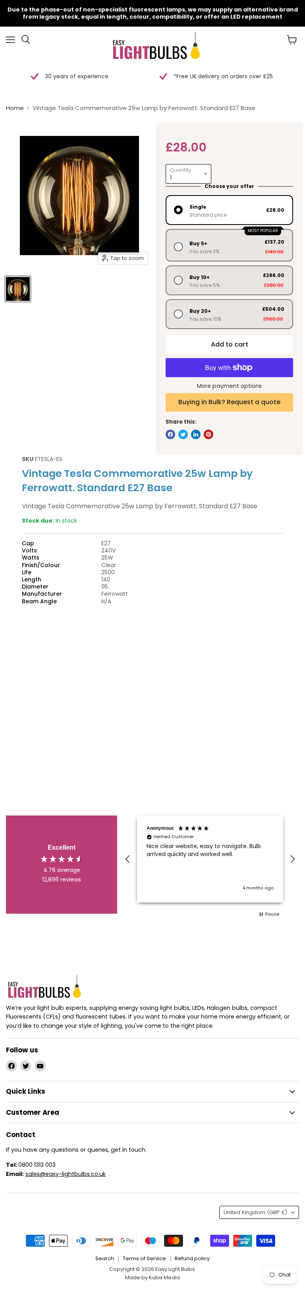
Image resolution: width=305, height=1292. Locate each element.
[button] (127, 859)
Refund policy (192, 1258)
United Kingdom (255, 1212)
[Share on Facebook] (170, 434)
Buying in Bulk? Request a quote (229, 402)
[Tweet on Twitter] (183, 434)
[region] (210, 859)
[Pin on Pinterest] (208, 434)
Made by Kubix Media (152, 1277)
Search (104, 1258)
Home (15, 108)
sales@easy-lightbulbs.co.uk (65, 1174)
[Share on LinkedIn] (196, 434)
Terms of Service (144, 1258)
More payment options (229, 386)
